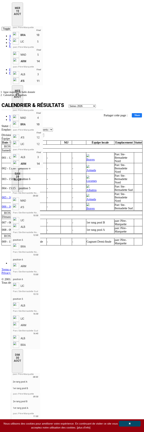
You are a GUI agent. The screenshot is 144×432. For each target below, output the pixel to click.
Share (137, 115)
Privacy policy (10, 272)
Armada (91, 170)
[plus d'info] (83, 427)
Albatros (91, 190)
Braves (90, 159)
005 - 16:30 (9, 197)
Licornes (91, 180)
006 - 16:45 (9, 206)
